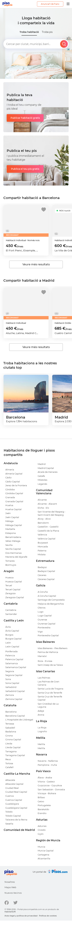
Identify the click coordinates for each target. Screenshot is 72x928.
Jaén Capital (12, 517)
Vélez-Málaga (12, 541)
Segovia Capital (13, 675)
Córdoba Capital (14, 493)
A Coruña (43, 591)
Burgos (9, 634)
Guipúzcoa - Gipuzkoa (50, 785)
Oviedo (42, 829)
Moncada (43, 546)
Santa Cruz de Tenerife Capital (50, 698)
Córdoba (10, 489)
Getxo (41, 801)
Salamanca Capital (15, 667)
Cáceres (42, 575)
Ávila (8, 626)
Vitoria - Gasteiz (46, 781)
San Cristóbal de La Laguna (48, 705)
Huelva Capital (13, 509)
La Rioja (42, 727)
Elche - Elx (43, 507)
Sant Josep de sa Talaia (50, 665)
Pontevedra (44, 627)
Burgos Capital (13, 638)
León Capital (12, 646)
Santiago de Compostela (51, 599)
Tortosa (9, 763)
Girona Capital (13, 739)
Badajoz (42, 567)
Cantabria (10, 610)
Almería (9, 469)
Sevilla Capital (13, 549)
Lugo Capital (45, 615)
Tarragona (11, 751)
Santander (11, 614)
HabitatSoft (10, 911)
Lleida (8, 743)
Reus (8, 759)
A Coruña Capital (47, 595)
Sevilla (9, 545)
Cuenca (9, 795)
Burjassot (43, 542)
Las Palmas (44, 677)
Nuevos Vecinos (13, 892)
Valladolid (10, 687)
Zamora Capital (13, 699)
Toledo (9, 811)
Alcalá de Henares (47, 472)
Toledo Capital (13, 815)
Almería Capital (13, 473)
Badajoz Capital (46, 571)
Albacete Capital (14, 784)
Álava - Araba (45, 777)
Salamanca (11, 663)
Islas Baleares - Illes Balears (52, 648)
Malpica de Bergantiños (51, 603)
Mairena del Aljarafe (16, 556)
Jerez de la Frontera (16, 485)
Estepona (10, 533)
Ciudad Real (12, 788)
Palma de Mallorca (48, 652)
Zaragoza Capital (14, 597)
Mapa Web (10, 887)
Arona (41, 714)
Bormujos (10, 565)
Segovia (9, 671)
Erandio (42, 813)
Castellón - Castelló (48, 526)
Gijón (41, 834)
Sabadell (10, 727)
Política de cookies (48, 916)
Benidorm (43, 522)
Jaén (8, 513)
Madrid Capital (46, 468)
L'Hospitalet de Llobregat (19, 719)
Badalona (10, 731)
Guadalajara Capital (16, 807)
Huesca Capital (13, 581)
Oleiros (41, 607)
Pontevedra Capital (48, 635)
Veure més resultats (36, 264)
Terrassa (9, 723)
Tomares (10, 560)
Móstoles (42, 479)
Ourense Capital (46, 623)
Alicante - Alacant (47, 503)
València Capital (46, 538)
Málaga (9, 521)
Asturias (42, 826)
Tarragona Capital (15, 755)
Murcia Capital (46, 850)
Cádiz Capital (12, 481)
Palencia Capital (14, 659)
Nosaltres (10, 882)
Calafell (9, 767)
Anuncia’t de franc (50, 4)
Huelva (9, 505)
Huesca (9, 577)
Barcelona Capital (15, 715)
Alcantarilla (44, 858)
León (8, 642)
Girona (9, 735)
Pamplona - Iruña (47, 765)
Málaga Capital (13, 525)
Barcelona (11, 711)
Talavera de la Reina (16, 819)
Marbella (10, 529)
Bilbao (41, 797)
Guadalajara (12, 803)
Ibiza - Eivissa (45, 661)
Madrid (42, 464)
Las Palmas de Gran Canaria (48, 683)
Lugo (40, 611)
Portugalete (44, 805)
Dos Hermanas (13, 553)
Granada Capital (14, 501)
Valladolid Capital (15, 691)
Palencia (10, 655)
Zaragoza (10, 593)
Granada (10, 497)
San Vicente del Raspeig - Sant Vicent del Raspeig (51, 513)
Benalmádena (13, 537)
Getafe (41, 476)
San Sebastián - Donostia (51, 789)
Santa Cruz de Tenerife (50, 692)
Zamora (9, 695)
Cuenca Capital (13, 800)
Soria (8, 679)
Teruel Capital (12, 589)
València (42, 534)
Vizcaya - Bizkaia (47, 793)
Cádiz (8, 477)
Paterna (42, 550)
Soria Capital (12, 683)
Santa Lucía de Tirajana (50, 688)
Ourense (42, 619)
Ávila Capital (12, 630)
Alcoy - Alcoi (44, 518)
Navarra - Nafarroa (48, 760)
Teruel (8, 585)
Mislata (42, 554)
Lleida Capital (13, 747)
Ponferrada (11, 651)
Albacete (10, 780)
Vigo (40, 631)
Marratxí (42, 656)
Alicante (42, 499)
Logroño (42, 731)
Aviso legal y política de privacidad (21, 916)
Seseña (9, 823)
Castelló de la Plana (48, 530)
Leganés (42, 484)
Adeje (41, 710)
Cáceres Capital (46, 579)
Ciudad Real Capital (16, 791)
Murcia (41, 846)
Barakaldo (43, 809)
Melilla (41, 744)
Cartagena (43, 854)
